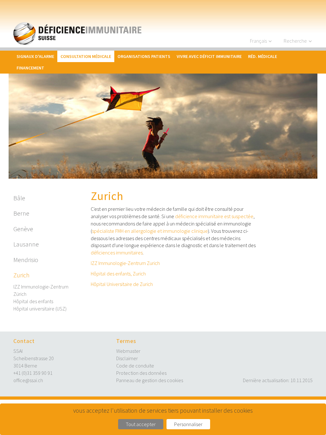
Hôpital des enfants (33, 301)
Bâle (19, 198)
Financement (30, 68)
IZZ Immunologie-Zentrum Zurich (125, 263)
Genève (23, 229)
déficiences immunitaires (117, 252)
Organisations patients (143, 56)
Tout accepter (141, 424)
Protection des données (141, 373)
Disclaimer (127, 358)
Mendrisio (25, 260)
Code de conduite (135, 365)
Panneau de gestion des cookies (149, 380)
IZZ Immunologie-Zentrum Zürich (40, 290)
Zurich (21, 275)
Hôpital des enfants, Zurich (118, 273)
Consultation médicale (85, 56)
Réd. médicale (262, 56)
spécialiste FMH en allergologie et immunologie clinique (150, 231)
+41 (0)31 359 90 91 (33, 373)
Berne (21, 213)
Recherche (295, 41)
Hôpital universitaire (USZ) (40, 308)
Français (258, 41)
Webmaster (128, 351)
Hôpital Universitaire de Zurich (122, 284)
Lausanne (26, 244)
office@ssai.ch (28, 380)
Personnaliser (188, 424)
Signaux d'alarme (35, 56)
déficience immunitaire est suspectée (214, 216)
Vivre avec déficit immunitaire (209, 56)
